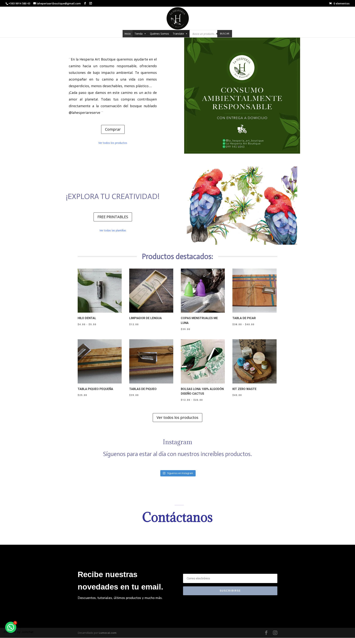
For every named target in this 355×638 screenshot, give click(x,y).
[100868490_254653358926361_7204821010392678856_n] (242, 152)
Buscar (224, 33)
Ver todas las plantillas (112, 230)
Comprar (113, 129)
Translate (178, 33)
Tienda (138, 33)
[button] (10, 627)
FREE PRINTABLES (112, 216)
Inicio (127, 33)
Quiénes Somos (159, 33)
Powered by (18, 632)
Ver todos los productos (112, 143)
